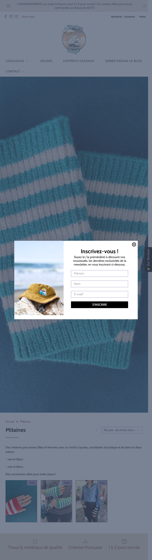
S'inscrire (99, 304)
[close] (134, 244)
